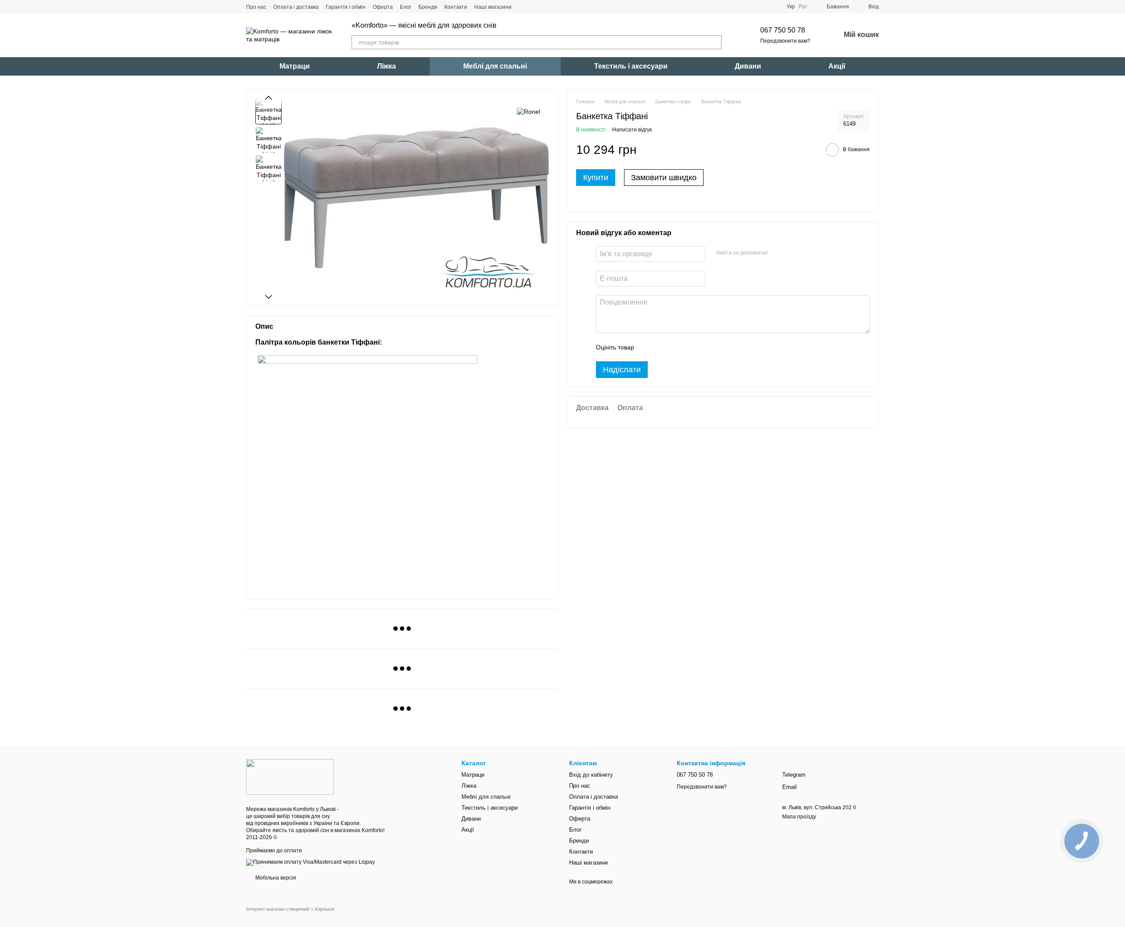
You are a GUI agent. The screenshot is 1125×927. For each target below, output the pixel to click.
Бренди (427, 7)
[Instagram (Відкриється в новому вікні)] (523, 6)
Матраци (294, 66)
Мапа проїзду (799, 817)
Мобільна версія (275, 878)
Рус (802, 6)
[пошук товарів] (715, 42)
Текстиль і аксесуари (631, 66)
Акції (837, 66)
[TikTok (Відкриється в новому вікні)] (534, 6)
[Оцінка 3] (677, 347)
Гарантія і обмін (346, 7)
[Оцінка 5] (705, 347)
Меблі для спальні (495, 66)
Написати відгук (632, 130)
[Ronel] (528, 111)
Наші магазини (493, 7)
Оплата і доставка (296, 7)
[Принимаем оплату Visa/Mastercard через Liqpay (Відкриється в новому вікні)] (310, 862)
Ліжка (386, 66)
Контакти (455, 7)
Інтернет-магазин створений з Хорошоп (290, 909)
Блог (405, 7)
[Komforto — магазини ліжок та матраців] (290, 777)
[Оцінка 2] (663, 347)
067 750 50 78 (782, 30)
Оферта (383, 7)
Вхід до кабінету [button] (591, 774)
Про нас (256, 7)
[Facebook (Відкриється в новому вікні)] (544, 6)
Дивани (748, 66)
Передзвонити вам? (785, 41)
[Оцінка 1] (649, 347)
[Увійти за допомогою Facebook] (777, 253)
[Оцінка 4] (691, 347)
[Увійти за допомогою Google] (791, 253)
